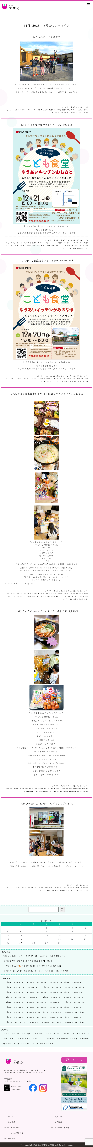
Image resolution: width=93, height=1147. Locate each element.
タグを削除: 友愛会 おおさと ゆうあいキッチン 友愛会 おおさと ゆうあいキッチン (53, 243)
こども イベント (16, 243)
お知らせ (74, 107)
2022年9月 (68, 1012)
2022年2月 (65, 1017)
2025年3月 (41, 992)
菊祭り (86, 112)
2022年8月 (79, 1012)
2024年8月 (44, 997)
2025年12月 (19, 987)
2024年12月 (77, 992)
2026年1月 (7, 987)
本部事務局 (84, 1038)
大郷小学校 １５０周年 (53, 888)
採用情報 (73, 1038)
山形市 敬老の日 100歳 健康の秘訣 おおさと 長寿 (62, 110)
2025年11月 (32, 987)
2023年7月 (30, 1007)
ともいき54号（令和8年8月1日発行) (54, 971)
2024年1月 (41, 1002)
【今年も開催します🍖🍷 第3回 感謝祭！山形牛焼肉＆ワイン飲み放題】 (32, 966)
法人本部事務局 (17, 1133)
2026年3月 (65, 982)
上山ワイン (35, 379)
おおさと (57, 240)
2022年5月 (30, 1017)
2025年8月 (68, 987)
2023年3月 (76, 1007)
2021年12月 (7, 1022)
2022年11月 (43, 1012)
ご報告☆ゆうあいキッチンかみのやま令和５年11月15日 (46, 611)
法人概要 (11, 1122)
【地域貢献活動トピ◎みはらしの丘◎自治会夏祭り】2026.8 (27, 961)
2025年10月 (44, 987)
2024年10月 (20, 997)
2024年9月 (32, 997)
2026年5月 (41, 982)
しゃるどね (37, 1033)
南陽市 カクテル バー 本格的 (31, 110)
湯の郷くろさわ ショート (24, 1043)
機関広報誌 (6, 1043)
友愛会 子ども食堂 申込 (35, 245)
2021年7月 (68, 1022)
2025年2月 (53, 992)
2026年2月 (76, 982)
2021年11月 (20, 1022)
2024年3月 (18, 1002)
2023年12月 (54, 1002)
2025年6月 (7, 992)
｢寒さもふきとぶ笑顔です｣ (46, 37)
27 (21, 942)
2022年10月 (56, 1012)
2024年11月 (7, 997)
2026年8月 (7, 982)
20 (21, 939)
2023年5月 (53, 1007)
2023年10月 (79, 1002)
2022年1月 (76, 1017)
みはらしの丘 (7, 1038)
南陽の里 (51, 1038)
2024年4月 (7, 1002)
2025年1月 (65, 992)
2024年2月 (30, 1002)
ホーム (10, 1116)
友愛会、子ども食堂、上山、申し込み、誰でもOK (61, 245)
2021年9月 (45, 1022)
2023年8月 (18, 1007)
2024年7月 (55, 997)
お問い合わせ (76, 1059)
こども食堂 (71, 240)
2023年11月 (66, 1002)
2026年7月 (18, 982)
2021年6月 (79, 1022)
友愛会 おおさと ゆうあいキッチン (52, 379)
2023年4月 (65, 1007)
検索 (62, 909)
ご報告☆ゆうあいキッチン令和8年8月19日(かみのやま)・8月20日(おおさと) (34, 956)
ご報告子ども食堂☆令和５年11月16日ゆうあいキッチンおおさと (46, 393)
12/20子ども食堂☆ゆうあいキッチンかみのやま (46, 260)
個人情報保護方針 (62, 1127)
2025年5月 (18, 992)
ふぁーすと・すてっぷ (68, 376)
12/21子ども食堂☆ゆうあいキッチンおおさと (46, 124)
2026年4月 (53, 982)
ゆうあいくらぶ (83, 107)
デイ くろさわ (63, 1033)
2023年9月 (7, 1007)
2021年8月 (56, 1022)
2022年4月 (41, 1017)
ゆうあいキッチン (82, 240)
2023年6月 (41, 1007)
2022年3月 (53, 1017)
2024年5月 (78, 997)
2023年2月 (7, 1012)
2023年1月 (18, 1012)
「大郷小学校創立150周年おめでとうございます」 (46, 803)
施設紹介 (11, 1138)
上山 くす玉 (14, 110)
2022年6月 (18, 1017)
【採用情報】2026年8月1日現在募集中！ (19, 971)
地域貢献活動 (62, 1038)
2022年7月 (7, 1017)
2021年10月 (33, 1022)
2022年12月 (31, 1012)
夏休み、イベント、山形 (80, 381)
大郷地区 (80, 248)
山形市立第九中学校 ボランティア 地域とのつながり (69, 890)
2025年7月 (79, 987)
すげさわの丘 (49, 1033)
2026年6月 (30, 982)
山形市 (86, 248)
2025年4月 (30, 992)
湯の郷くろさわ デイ (45, 1043)
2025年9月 (56, 987)
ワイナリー (27, 379)
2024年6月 (67, 997)
